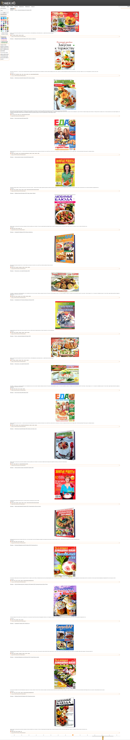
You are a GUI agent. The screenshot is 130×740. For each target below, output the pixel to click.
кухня (16, 114)
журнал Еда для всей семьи (25, 153)
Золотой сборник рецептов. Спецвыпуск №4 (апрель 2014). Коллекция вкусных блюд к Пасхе (31, 584)
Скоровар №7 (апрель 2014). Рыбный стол (22, 623)
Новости (32, 6)
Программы (3, 6)
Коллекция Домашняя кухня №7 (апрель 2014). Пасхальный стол (26, 545)
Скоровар (20, 653)
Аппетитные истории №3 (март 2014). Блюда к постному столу (26, 428)
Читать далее (12, 33)
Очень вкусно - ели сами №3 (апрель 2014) (22, 270)
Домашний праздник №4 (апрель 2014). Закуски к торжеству (25, 38)
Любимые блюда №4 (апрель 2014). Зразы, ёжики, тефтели (25, 193)
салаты (33, 153)
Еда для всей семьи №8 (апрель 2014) (21, 392)
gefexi (12, 229)
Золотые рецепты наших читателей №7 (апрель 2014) (24, 467)
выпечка (17, 153)
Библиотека (21, 6)
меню (14, 114)
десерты (17, 332)
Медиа (11, 6)
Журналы (12, 38)
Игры (8, 6)
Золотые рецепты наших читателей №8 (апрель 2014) (24, 157)
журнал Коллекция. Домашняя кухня (28, 580)
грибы (38, 153)
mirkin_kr (13, 36)
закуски (18, 114)
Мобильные (27, 6)
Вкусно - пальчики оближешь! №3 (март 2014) (23, 336)
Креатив (16, 6)
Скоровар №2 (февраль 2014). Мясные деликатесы (24, 232)
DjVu (12, 114)
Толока (25, 189)
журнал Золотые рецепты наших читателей (33, 189)
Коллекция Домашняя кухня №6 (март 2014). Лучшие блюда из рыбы (27, 657)
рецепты (12, 153)
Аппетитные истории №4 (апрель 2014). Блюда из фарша (25, 77)
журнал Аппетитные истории (26, 114)
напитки (30, 153)
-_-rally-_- (13, 75)
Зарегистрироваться (3, 14)
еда (20, 114)
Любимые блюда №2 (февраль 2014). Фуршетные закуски (25, 696)
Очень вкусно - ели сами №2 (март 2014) (22, 363)
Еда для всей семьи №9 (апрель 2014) (21, 118)
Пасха (20, 619)
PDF (14, 153)
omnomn (13, 268)
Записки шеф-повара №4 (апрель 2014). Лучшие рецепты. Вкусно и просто (28, 506)
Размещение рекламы (4, 41)
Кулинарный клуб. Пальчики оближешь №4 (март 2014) (24, 299)
